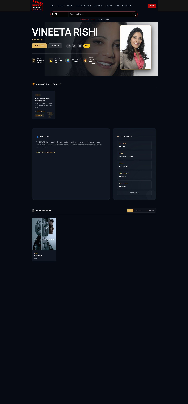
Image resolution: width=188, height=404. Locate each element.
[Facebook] (80, 46)
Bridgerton (41, 111)
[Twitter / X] (74, 46)
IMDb (87, 46)
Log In (151, 6)
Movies (60, 6)
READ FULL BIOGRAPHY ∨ (45, 152)
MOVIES (138, 210)
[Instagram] (68, 46)
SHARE (56, 46)
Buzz (117, 6)
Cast (93, 20)
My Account (127, 6)
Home (52, 6)
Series (69, 6)
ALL (130, 210)
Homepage (84, 20)
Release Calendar (83, 6)
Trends (109, 6)
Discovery (98, 6)
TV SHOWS (150, 210)
